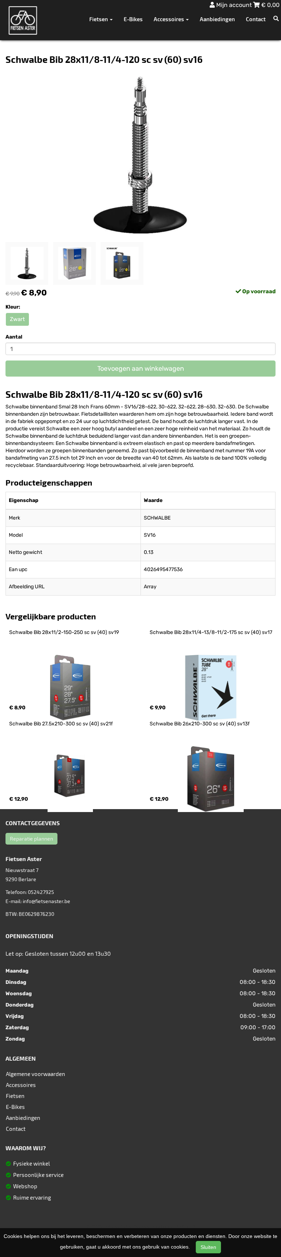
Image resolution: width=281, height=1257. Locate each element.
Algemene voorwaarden (35, 1074)
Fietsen (15, 1095)
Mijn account (234, 4)
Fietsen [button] (99, 19)
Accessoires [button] (169, 19)
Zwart (17, 319)
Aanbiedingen (217, 19)
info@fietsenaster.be (46, 901)
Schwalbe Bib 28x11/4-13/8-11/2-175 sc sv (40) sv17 (211, 632)
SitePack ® (184, 1227)
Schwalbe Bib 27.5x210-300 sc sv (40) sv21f (61, 724)
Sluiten (208, 1247)
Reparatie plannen (31, 838)
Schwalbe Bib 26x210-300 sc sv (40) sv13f (200, 724)
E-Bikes (133, 19)
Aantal (13, 337)
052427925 (41, 892)
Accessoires (21, 1085)
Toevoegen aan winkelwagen (140, 369)
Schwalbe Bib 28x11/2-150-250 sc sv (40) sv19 (64, 632)
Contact (256, 19)
